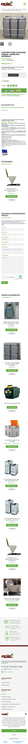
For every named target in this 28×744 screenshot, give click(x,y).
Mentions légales (5, 685)
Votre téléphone (5, 237)
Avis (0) (4, 110)
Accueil (4, 9)
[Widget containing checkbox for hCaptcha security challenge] (12, 277)
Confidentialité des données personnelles (10, 704)
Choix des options (12, 446)
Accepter (14, 730)
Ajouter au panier (13, 75)
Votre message (4, 255)
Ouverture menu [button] (25, 4)
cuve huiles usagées (10, 95)
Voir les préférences (14, 738)
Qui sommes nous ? (5, 682)
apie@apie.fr (10, 671)
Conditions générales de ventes (8, 699)
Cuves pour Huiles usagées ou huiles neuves (16, 9)
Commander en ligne (6, 696)
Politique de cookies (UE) (7, 709)
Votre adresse (4, 247)
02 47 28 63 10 (15, 669)
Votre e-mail (4, 232)
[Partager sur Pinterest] (16, 86)
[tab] (14, 105)
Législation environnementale (8, 706)
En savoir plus (7, 105)
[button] (26, 714)
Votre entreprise (5, 242)
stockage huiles (18, 95)
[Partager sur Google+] (13, 86)
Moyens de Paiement (6, 701)
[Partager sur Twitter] (11, 86)
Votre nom (3, 227)
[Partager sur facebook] (8, 86)
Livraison (3, 694)
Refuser (14, 734)
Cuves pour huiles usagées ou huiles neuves (11, 10)
